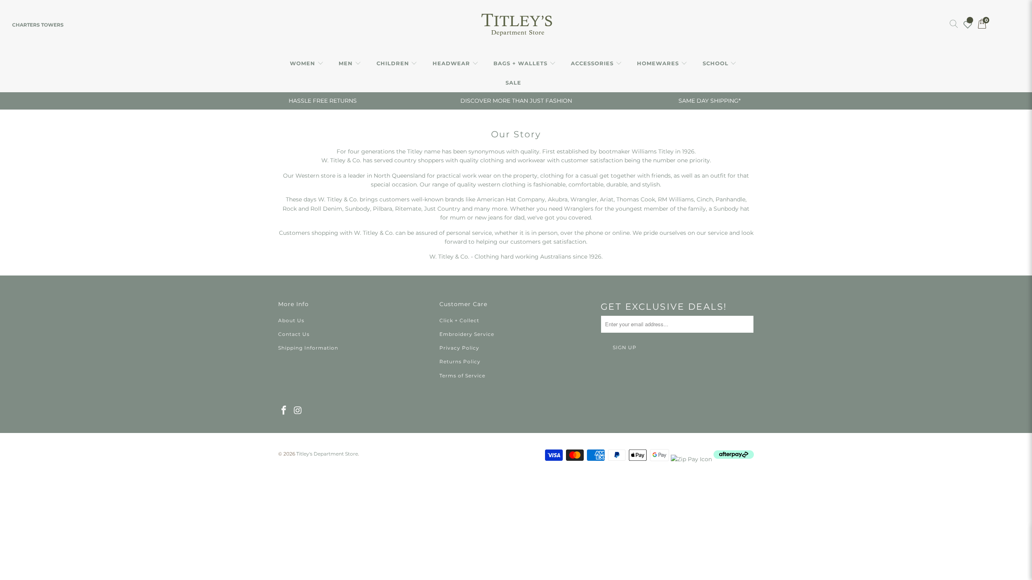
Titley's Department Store (327, 454)
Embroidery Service (466, 334)
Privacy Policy (459, 348)
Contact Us (294, 334)
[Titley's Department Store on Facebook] (284, 411)
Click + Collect (459, 320)
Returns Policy (460, 361)
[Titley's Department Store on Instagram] (298, 411)
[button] (307, 63)
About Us (291, 320)
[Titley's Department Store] (516, 25)
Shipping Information (308, 348)
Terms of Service (462, 376)
